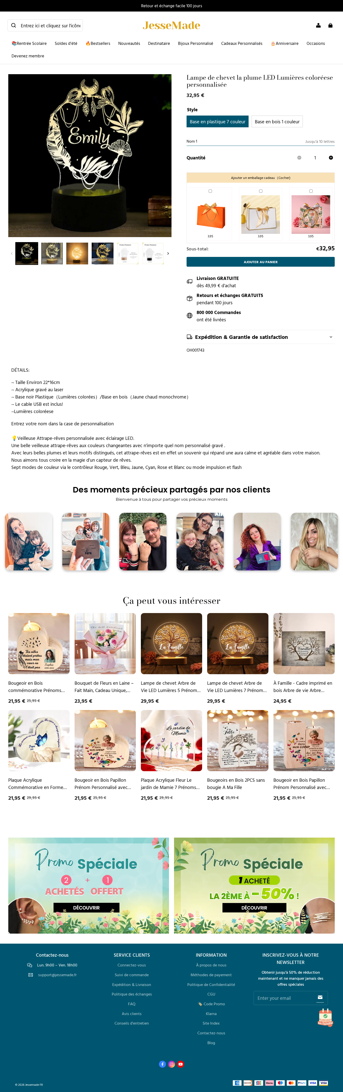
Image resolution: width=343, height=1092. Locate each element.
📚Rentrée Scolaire (29, 43)
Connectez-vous (132, 965)
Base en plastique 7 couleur (217, 121)
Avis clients (132, 1014)
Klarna (211, 1014)
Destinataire (159, 43)
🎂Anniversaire (284, 43)
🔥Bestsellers (97, 43)
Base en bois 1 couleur (277, 121)
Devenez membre (28, 56)
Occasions (316, 43)
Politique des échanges (132, 994)
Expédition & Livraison (131, 984)
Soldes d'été (66, 43)
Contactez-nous (211, 1033)
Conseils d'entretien (132, 1023)
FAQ (131, 1004)
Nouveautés (129, 43)
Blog (211, 1043)
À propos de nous (211, 965)
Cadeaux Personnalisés (241, 43)
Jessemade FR (34, 1084)
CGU (211, 994)
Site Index (211, 1023)
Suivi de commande (132, 975)
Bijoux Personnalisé (195, 43)
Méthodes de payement (211, 975)
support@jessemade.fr (57, 975)
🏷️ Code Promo (211, 1004)
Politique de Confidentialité (211, 984)
